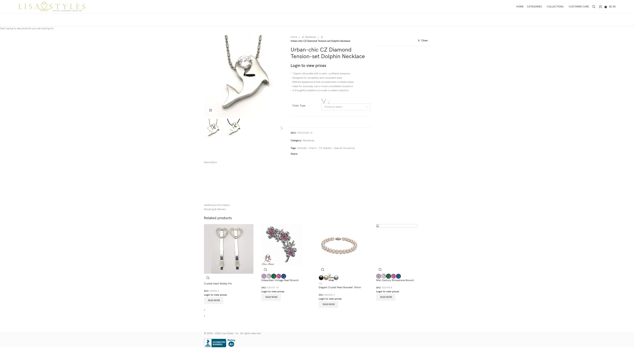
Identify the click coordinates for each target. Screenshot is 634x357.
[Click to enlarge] (210, 110)
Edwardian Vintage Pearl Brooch (280, 280)
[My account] (600, 6)
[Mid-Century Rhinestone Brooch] (396, 244)
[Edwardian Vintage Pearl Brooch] (282, 244)
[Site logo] (52, 6)
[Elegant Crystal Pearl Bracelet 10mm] (339, 244)
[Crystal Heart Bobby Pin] (228, 248)
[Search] (594, 6)
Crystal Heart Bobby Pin (218, 283)
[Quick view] (208, 278)
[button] (203, 76)
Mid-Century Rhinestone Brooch (395, 280)
